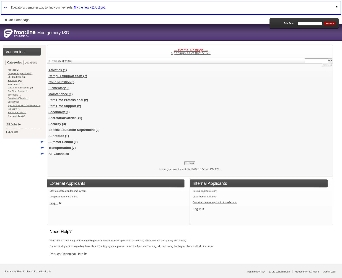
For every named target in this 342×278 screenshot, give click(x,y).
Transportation (62, 148)
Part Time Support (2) (18, 91)
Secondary (59, 112)
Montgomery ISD (256, 271)
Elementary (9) (15, 80)
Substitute (58, 136)
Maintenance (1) (16, 84)
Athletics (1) (13, 70)
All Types (52, 60)
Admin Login (329, 271)
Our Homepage (19, 20)
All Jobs (11, 124)
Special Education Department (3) (24, 105)
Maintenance (60, 94)
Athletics (57, 70)
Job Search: (290, 23)
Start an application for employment (68, 191)
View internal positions (204, 196)
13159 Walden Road (279, 271)
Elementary (59, 88)
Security (57, 124)
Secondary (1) (14, 95)
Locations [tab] (31, 62)
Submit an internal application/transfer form (215, 202)
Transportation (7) (16, 116)
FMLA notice (12, 132)
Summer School (63, 142)
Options (326, 65)
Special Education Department (74, 130)
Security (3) (13, 102)
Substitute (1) (14, 109)
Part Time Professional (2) (20, 87)
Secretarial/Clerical (65, 118)
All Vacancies (58, 154)
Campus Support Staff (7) (20, 73)
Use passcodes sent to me (63, 196)
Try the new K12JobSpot (89, 7)
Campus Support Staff (67, 76)
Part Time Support (64, 106)
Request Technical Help (66, 254)
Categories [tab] (14, 62)
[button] (337, 8)
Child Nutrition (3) (16, 77)
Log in (54, 203)
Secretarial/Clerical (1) (18, 98)
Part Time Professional (68, 100)
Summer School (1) (17, 112)
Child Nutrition (62, 82)
